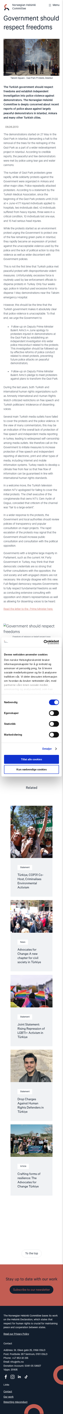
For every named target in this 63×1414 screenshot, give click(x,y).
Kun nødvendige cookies (31, 769)
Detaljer (47, 748)
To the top (31, 1253)
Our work (8, 1397)
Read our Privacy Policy (16, 1334)
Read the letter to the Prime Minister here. (28, 609)
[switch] (54, 713)
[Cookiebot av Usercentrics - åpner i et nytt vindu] (44, 642)
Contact (8, 1391)
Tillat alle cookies (31, 759)
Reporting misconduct (15, 1402)
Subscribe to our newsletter (31, 1290)
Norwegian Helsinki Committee (24, 7)
